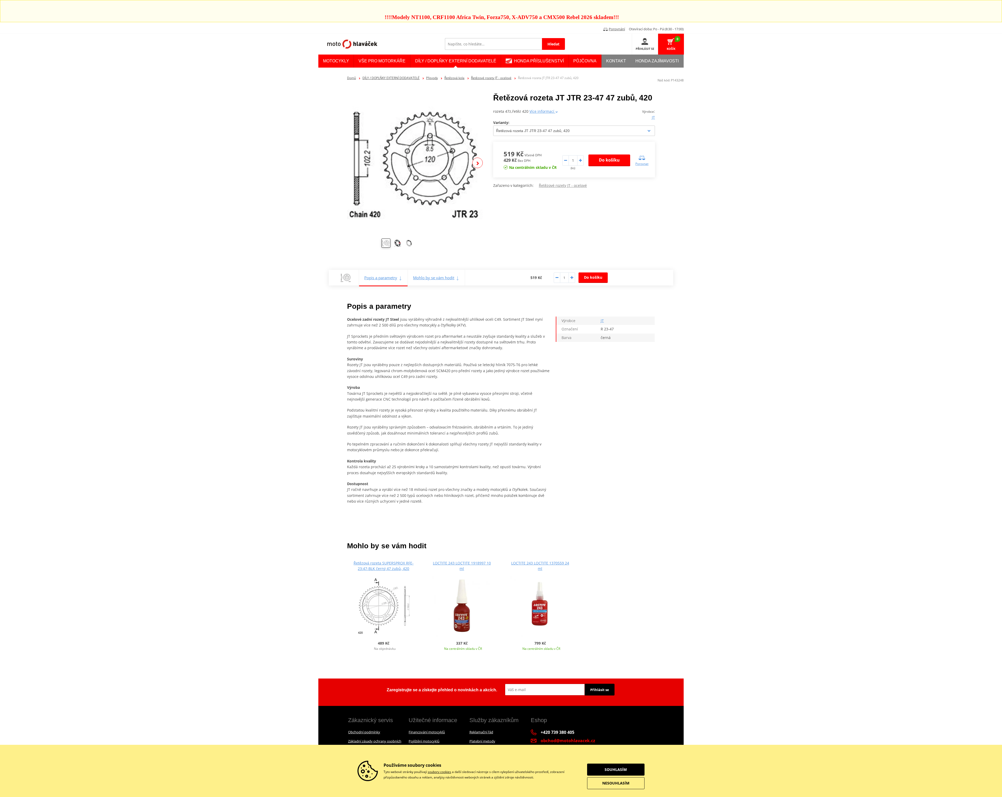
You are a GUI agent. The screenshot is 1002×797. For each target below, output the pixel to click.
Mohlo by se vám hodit (433, 277)
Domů (351, 78)
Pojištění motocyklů (424, 741)
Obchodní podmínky (364, 732)
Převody (432, 78)
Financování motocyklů (427, 732)
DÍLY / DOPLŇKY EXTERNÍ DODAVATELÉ (391, 78)
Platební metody (482, 741)
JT (653, 117)
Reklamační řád (481, 732)
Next (477, 163)
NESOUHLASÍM (615, 783)
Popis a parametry (380, 277)
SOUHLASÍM (616, 769)
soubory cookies (439, 772)
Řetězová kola (454, 78)
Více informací (542, 111)
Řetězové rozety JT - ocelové (491, 78)
